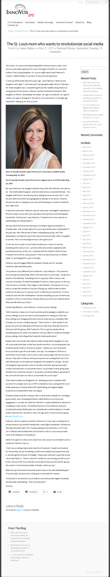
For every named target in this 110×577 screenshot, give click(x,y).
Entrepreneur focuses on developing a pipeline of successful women (92, 98)
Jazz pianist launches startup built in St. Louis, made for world (92, 124)
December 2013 (89, 260)
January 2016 (88, 159)
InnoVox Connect (64, 22)
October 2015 (88, 171)
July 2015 (86, 183)
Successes (30, 22)
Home (10, 31)
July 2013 (86, 280)
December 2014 (89, 211)
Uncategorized (88, 316)
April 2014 (87, 244)
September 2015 (89, 175)
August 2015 (88, 179)
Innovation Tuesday (87, 48)
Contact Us (13, 25)
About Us (79, 22)
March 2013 (87, 296)
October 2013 (88, 268)
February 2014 (88, 252)
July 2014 (86, 232)
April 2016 (87, 147)
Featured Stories (22, 31)
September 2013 (89, 272)
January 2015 (88, 207)
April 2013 (87, 292)
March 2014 (87, 248)
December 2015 (89, 163)
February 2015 (88, 203)
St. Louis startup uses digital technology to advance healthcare (91, 108)
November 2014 (89, 215)
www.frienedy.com (15, 416)
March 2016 (87, 151)
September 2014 (89, 224)
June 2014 (87, 236)
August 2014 (88, 228)
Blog (89, 22)
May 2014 (87, 240)
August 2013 (88, 276)
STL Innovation (15, 22)
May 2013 (87, 288)
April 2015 (87, 195)
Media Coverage (45, 22)
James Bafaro (27, 48)
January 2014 (88, 256)
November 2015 (89, 167)
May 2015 (87, 191)
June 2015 (87, 187)
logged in (19, 510)
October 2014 (88, 219)
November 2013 (89, 264)
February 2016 (88, 155)
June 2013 (87, 284)
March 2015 (87, 199)
